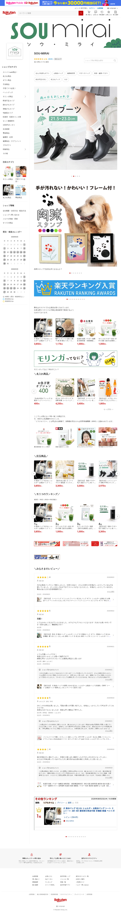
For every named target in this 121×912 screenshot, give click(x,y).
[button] (112, 8)
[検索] (81, 13)
